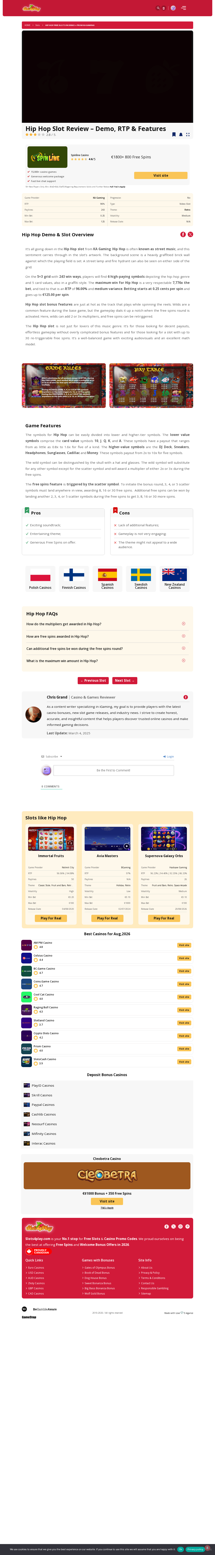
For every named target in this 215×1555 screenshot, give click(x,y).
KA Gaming (99, 197)
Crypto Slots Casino (46, 1033)
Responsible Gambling (155, 1288)
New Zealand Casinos (175, 586)
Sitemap (146, 1293)
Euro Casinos (36, 1267)
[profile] (173, 8)
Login (170, 756)
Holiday (120, 885)
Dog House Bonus (96, 1278)
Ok (180, 1549)
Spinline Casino (80, 155)
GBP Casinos (36, 1288)
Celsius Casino (43, 955)
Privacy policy (195, 1549)
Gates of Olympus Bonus (100, 1267)
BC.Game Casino (44, 968)
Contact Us (147, 1283)
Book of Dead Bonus (97, 1272)
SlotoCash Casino (45, 1059)
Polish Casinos (40, 587)
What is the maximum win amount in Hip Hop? (62, 661)
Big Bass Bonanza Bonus (100, 1288)
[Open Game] (188, 135)
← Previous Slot (93, 680)
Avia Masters (107, 856)
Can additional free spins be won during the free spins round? (74, 649)
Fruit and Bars (58, 885)
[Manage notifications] (207, 1548)
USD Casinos (36, 1272)
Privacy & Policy (150, 1272)
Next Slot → (125, 680)
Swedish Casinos (141, 586)
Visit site (160, 175)
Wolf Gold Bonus (95, 1293)
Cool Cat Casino (44, 994)
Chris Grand (57, 697)
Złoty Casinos (36, 1283)
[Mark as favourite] (181, 134)
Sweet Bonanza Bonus (98, 1283)
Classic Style (44, 885)
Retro (187, 209)
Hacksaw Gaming (178, 867)
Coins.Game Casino (46, 981)
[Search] (157, 8)
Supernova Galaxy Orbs (164, 856)
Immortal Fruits (51, 856)
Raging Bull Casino (46, 1007)
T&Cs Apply (107, 1208)
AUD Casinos (36, 1278)
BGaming (125, 867)
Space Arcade (180, 885)
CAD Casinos (36, 1293)
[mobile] (183, 8)
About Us (146, 1267)
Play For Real (51, 918)
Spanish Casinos (107, 586)
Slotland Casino (44, 1020)
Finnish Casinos (74, 587)
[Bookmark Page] (174, 134)
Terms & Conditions (153, 1278)
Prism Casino (42, 1046)
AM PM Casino (43, 942)
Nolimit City (68, 867)
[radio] (27, 134)
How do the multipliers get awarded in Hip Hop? (63, 624)
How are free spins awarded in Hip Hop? (57, 636)
